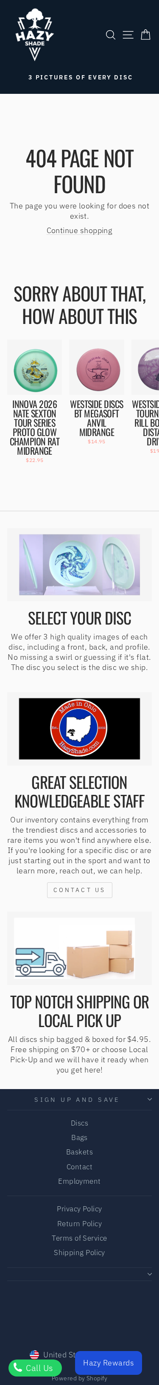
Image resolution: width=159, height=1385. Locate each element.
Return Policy (79, 1223)
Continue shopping (80, 230)
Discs (79, 1123)
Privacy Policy (79, 1208)
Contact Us (79, 890)
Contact (79, 1166)
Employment (79, 1181)
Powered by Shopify (79, 1378)
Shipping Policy (79, 1252)
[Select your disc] (79, 564)
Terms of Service (79, 1238)
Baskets (79, 1152)
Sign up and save (77, 1099)
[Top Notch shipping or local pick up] (79, 948)
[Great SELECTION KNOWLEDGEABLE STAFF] (79, 728)
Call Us (38, 1368)
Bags (79, 1137)
